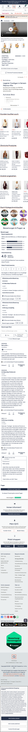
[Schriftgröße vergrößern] (24, 77)
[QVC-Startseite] (1, 21)
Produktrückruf (4, 572)
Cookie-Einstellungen (14, 729)
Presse (2, 567)
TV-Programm (4, 589)
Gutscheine (3, 592)
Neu (12, 13)
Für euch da (3, 599)
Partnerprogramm (5, 597)
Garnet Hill (18, 681)
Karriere (17, 601)
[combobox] (12, 10)
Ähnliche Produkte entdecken (15, 72)
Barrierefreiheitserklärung (21, 594)
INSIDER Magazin (5, 587)
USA (7, 662)
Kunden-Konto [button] (7, 530)
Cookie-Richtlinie (9, 713)
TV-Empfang (18, 606)
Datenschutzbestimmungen (15, 674)
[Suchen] (25, 10)
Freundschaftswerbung (6, 594)
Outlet (16, 611)
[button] (3, 7)
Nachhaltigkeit (18, 592)
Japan (21, 662)
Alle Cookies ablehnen (14, 723)
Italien (17, 662)
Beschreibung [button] (6, 80)
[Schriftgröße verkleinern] (26, 77)
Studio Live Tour (18, 608)
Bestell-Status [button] (20, 530)
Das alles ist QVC (19, 589)
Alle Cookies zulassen (14, 718)
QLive (2, 565)
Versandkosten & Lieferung (21, 563)
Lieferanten (3, 570)
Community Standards (9, 675)
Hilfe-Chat (3, 556)
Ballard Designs (7, 681)
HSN (2, 681)
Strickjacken (7, 20)
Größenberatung (18, 561)
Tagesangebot (5, 13)
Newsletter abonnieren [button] (14, 514)
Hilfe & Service (18, 577)
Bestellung (17, 556)
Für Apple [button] (7, 546)
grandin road (3, 683)
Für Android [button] (21, 546)
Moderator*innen (19, 603)
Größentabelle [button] (7, 109)
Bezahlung (17, 566)
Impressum (22, 675)
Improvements (9, 683)
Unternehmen (18, 587)
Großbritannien (12, 662)
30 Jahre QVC (18, 13)
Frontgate (13, 681)
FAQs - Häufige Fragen (20, 575)
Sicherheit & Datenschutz (20, 572)
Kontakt (2, 558)
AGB (4, 674)
